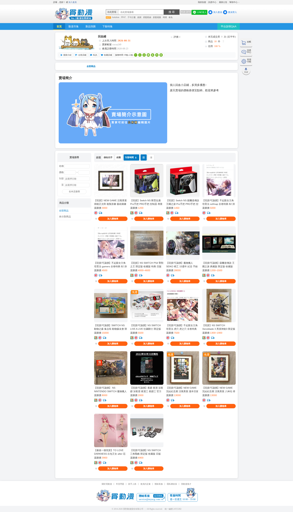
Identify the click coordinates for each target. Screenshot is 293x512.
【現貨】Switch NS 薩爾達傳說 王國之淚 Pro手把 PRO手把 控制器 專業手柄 (182, 202)
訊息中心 (212, 2)
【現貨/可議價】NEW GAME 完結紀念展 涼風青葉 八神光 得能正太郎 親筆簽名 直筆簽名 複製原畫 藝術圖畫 (218, 389)
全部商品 (91, 66)
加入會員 (73, 2)
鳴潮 (165, 17)
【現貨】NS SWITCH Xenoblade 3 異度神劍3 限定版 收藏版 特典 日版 (218, 327)
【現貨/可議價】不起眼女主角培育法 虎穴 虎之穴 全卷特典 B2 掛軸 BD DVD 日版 (182, 327)
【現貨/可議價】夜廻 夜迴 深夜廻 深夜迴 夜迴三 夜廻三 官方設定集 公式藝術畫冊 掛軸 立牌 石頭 (146, 389)
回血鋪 (102, 36)
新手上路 (132, 484)
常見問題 (120, 484)
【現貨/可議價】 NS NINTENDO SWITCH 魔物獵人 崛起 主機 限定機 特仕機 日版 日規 (110, 389)
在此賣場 (111, 12)
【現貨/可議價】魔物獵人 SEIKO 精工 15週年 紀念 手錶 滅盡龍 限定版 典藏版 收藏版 (182, 265)
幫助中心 (233, 2)
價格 (61, 172)
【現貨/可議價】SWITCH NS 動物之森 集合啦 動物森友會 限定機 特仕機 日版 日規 (110, 327)
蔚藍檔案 (157, 17)
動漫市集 (74, 26)
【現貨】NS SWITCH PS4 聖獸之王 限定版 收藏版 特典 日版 (146, 265)
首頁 (59, 26)
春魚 (171, 17)
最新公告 (223, 2)
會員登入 (232, 12)
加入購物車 (112, 218)
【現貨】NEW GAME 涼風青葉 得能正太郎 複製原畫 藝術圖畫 (110, 202)
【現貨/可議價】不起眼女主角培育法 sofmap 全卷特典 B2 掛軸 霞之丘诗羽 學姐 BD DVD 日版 (218, 202)
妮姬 (139, 17)
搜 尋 (172, 12)
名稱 (61, 166)
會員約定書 (145, 484)
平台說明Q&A (228, 26)
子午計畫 (132, 17)
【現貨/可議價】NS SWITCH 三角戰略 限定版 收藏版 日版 (145, 452)
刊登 (61, 179)
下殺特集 (107, 26)
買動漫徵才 (186, 484)
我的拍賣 (202, 2)
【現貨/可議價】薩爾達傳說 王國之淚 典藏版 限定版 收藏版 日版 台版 (218, 265)
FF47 (123, 17)
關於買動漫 (107, 484)
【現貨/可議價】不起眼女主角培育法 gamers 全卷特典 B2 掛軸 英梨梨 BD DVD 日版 (110, 265)
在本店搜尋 (74, 191)
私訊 (95, 55)
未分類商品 (65, 217)
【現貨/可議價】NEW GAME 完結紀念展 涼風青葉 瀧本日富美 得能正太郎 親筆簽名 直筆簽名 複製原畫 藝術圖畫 (182, 389)
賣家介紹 (67, 55)
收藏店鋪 (108, 55)
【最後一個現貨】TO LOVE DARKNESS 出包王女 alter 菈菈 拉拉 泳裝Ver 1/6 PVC (109, 452)
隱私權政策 (172, 484)
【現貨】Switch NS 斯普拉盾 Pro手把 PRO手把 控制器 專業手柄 (146, 202)
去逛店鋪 (82, 55)
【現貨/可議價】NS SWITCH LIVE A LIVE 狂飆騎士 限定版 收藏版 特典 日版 (145, 327)
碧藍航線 (147, 17)
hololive (115, 17)
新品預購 (90, 26)
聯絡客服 (159, 484)
